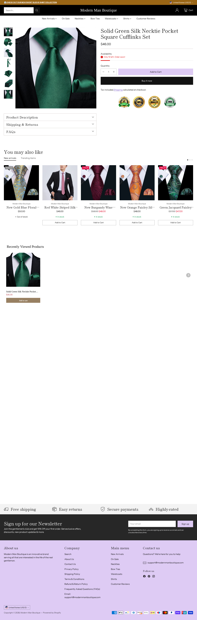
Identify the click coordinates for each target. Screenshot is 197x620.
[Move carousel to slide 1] (187, 159)
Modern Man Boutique (30, 612)
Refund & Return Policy (76, 584)
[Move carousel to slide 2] (189, 159)
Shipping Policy (72, 574)
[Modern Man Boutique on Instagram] (153, 577)
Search (67, 554)
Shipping (118, 89)
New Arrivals (117, 554)
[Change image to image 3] (8, 52)
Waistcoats (116, 574)
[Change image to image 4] (8, 63)
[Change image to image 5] (8, 73)
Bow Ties (115, 569)
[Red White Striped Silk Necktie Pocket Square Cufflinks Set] (59, 182)
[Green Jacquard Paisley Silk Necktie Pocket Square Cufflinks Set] (175, 182)
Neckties (115, 564)
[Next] (192, 195)
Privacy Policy (71, 569)
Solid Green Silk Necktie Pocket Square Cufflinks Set (21, 291)
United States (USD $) (182, 2)
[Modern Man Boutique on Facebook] (144, 577)
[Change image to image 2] (8, 42)
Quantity (105, 65)
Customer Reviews (120, 584)
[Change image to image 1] (8, 32)
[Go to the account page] (177, 10)
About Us (69, 559)
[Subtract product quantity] (103, 72)
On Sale (115, 559)
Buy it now (147, 80)
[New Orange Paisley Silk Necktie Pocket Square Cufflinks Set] (137, 182)
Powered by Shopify (52, 612)
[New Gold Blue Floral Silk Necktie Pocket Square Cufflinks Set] (21, 182)
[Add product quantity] (113, 72)
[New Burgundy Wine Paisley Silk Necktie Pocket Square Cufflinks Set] (98, 182)
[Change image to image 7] (8, 94)
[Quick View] (35, 169)
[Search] (37, 10)
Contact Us (70, 564)
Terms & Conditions (74, 579)
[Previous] (5, 195)
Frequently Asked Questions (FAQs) (82, 589)
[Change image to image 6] (8, 84)
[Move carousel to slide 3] (192, 159)
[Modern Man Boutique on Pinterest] (149, 577)
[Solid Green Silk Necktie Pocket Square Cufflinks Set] (55, 68)
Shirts (114, 579)
